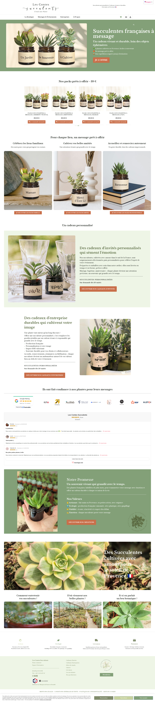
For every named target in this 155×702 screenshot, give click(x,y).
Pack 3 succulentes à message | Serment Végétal (63, 114)
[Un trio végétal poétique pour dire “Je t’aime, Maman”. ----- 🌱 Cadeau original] (118, 98)
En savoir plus (106, 431)
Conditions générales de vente (66, 691)
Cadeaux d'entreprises (72, 663)
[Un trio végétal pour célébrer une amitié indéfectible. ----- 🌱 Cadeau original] (64, 98)
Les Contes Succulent (40, 660)
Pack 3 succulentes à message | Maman (118, 114)
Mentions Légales (46, 691)
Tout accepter (143, 698)
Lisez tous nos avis (77, 459)
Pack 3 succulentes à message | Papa (36, 114)
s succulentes (71, 672)
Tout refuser (123, 698)
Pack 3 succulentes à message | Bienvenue (91, 114)
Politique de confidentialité (90, 691)
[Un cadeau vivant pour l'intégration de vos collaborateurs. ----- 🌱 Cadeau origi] (91, 98)
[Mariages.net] (77, 463)
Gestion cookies (109, 691)
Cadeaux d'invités (71, 660)
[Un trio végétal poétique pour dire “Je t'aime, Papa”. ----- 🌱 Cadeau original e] (36, 98)
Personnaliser (104, 698)
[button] (75, 125)
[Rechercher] (133, 24)
